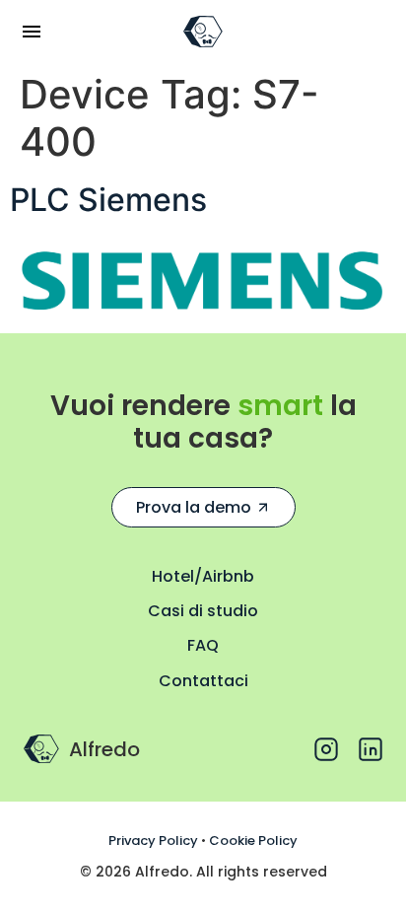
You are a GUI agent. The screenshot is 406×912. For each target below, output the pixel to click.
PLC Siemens (108, 199)
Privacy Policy (153, 840)
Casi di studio (203, 610)
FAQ (203, 645)
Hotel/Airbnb (203, 576)
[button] (31, 31)
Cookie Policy (253, 840)
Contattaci (203, 680)
